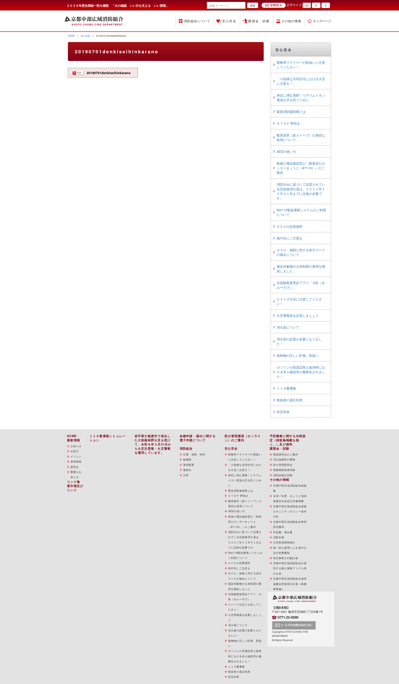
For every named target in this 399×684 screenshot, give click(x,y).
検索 (252, 5)
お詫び (74, 451)
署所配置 (188, 464)
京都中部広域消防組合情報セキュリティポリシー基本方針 (290, 511)
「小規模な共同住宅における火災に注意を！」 (301, 81)
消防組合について (197, 21)
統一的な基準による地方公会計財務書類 (290, 550)
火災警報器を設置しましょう (298, 315)
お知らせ (76, 446)
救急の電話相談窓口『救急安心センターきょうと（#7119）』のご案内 (301, 168)
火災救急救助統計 (284, 542)
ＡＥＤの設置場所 (289, 226)
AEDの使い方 (286, 151)
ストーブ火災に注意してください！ (299, 301)
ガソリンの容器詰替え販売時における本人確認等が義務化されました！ (301, 372)
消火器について (288, 327)
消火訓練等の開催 (284, 459)
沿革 (186, 475)
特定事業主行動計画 (285, 558)
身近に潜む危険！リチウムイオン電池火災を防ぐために (301, 97)
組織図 (187, 459)
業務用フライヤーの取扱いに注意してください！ (301, 64)
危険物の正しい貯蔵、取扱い (298, 355)
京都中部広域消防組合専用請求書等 (290, 524)
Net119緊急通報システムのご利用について (301, 212)
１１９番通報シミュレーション (108, 438)
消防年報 (278, 537)
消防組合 (186, 448)
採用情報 (76, 461)
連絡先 (187, 470)
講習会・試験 (259, 21)
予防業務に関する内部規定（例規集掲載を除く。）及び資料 (288, 440)
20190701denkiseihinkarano (109, 72)
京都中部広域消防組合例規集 (290, 488)
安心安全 (229, 21)
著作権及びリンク (75, 488)
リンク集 (73, 482)
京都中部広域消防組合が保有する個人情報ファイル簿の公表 (290, 568)
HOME (71, 35)
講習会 (74, 467)
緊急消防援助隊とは (291, 111)
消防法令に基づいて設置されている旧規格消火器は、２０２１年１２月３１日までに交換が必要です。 (301, 191)
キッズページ (322, 21)
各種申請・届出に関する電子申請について (198, 438)
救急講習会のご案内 (285, 454)
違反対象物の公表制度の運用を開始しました (301, 268)
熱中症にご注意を (289, 238)
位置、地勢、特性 (194, 454)
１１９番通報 (286, 388)
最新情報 (73, 440)
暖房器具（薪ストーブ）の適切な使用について (301, 137)
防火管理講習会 (283, 464)
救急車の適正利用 (289, 400)
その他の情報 (291, 21)
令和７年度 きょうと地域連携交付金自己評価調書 (290, 498)
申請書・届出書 (283, 532)
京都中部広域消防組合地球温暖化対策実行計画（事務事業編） (290, 584)
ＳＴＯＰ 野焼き (288, 123)
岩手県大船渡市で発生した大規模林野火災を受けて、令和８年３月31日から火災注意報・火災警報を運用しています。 (153, 444)
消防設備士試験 (283, 475)
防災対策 (283, 411)
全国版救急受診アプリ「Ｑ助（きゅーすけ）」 (301, 285)
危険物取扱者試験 (284, 470)
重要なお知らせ (76, 474)
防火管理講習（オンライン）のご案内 (243, 438)
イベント (76, 456)
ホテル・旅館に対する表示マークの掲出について (301, 252)
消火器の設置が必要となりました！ (299, 341)
